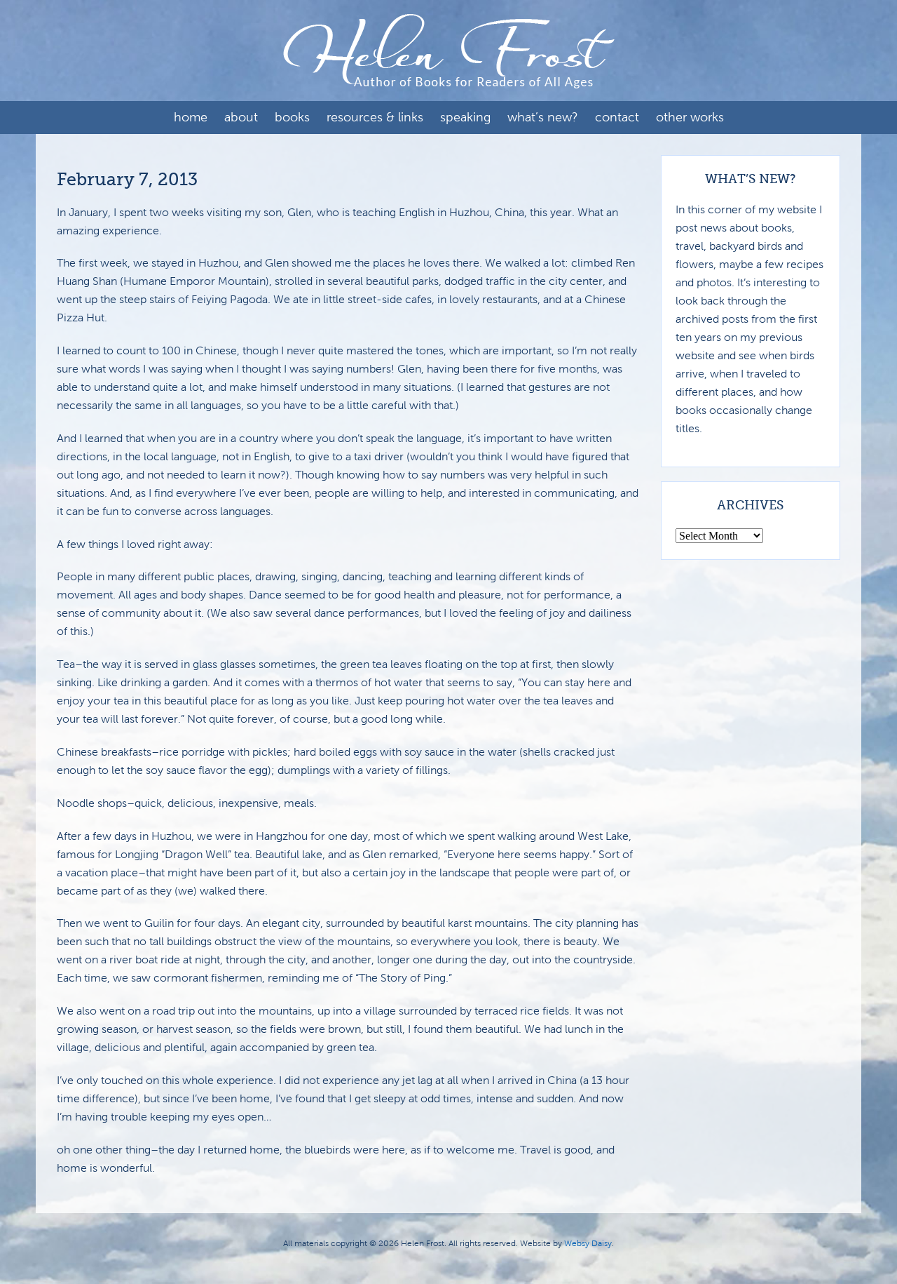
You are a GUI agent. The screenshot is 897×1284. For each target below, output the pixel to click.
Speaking (465, 117)
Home (190, 117)
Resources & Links (375, 117)
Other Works (690, 117)
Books (292, 117)
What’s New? (542, 117)
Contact (617, 117)
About (241, 117)
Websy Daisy (588, 1243)
